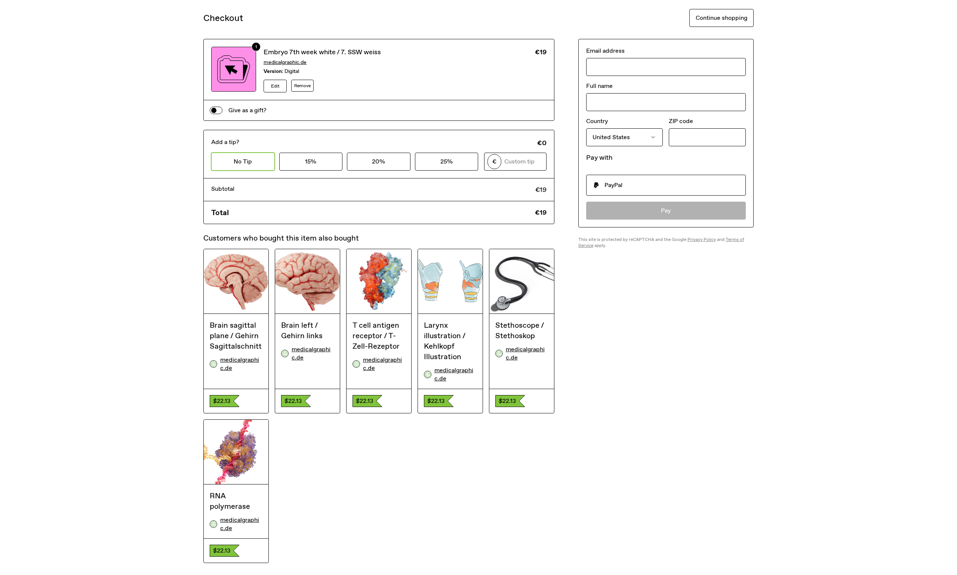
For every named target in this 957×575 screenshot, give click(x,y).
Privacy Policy (701, 239)
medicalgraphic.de (285, 62)
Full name (599, 85)
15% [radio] (310, 161)
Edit (275, 86)
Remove (302, 85)
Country (597, 121)
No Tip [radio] (243, 161)
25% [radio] (446, 161)
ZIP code (681, 121)
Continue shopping (721, 17)
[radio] (666, 185)
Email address (605, 50)
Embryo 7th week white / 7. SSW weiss (322, 52)
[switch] (216, 110)
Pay (666, 210)
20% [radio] (378, 161)
